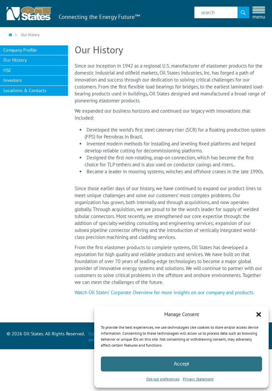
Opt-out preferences (162, 378)
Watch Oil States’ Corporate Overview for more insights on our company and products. (164, 292)
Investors (12, 80)
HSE (7, 70)
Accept (181, 363)
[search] (221, 12)
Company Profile (19, 50)
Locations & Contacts (24, 90)
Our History (15, 60)
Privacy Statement (198, 378)
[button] (258, 314)
